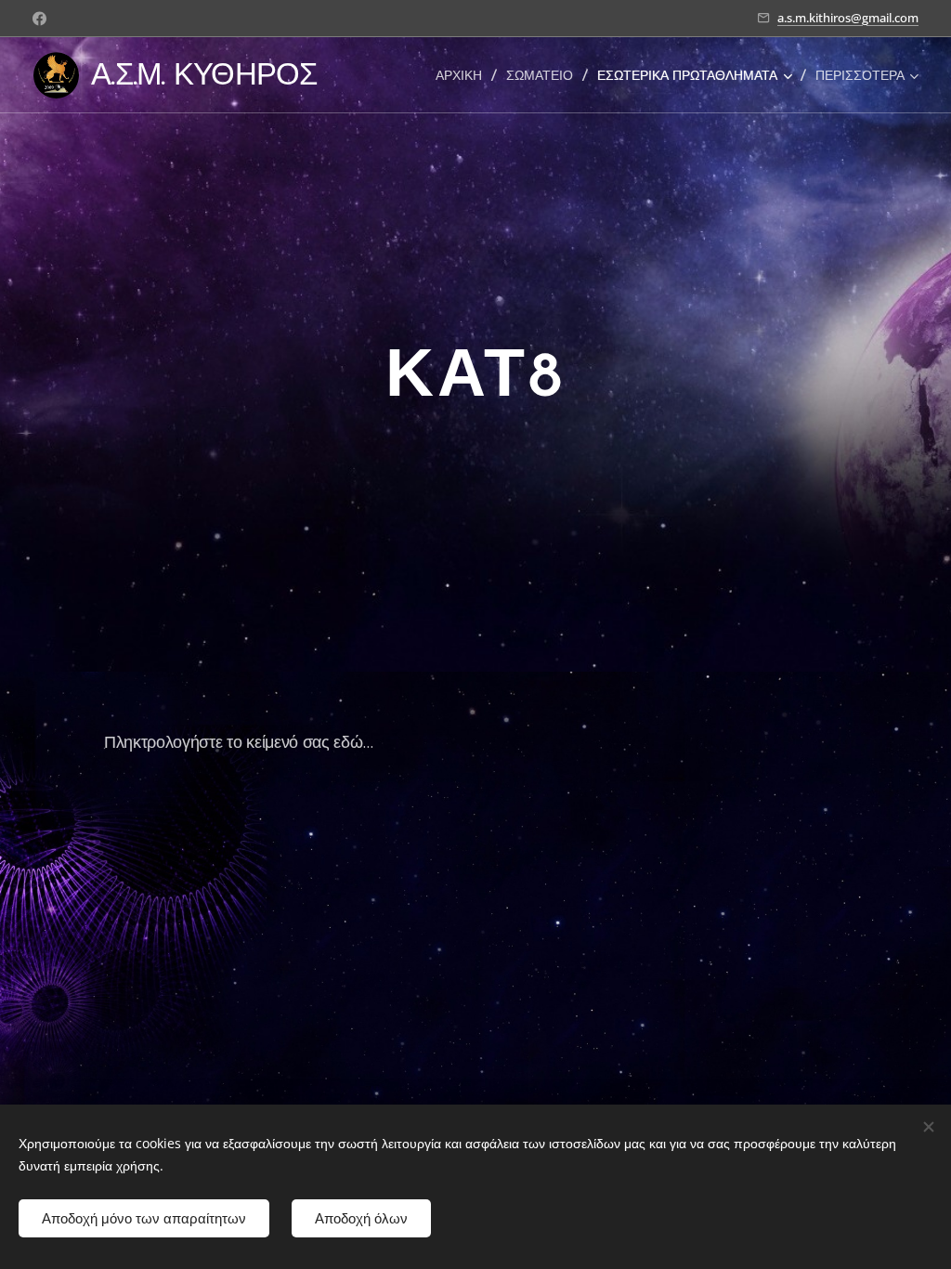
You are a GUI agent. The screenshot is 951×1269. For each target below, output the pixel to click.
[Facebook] (39, 18)
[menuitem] (464, 75)
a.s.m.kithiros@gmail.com (847, 17)
